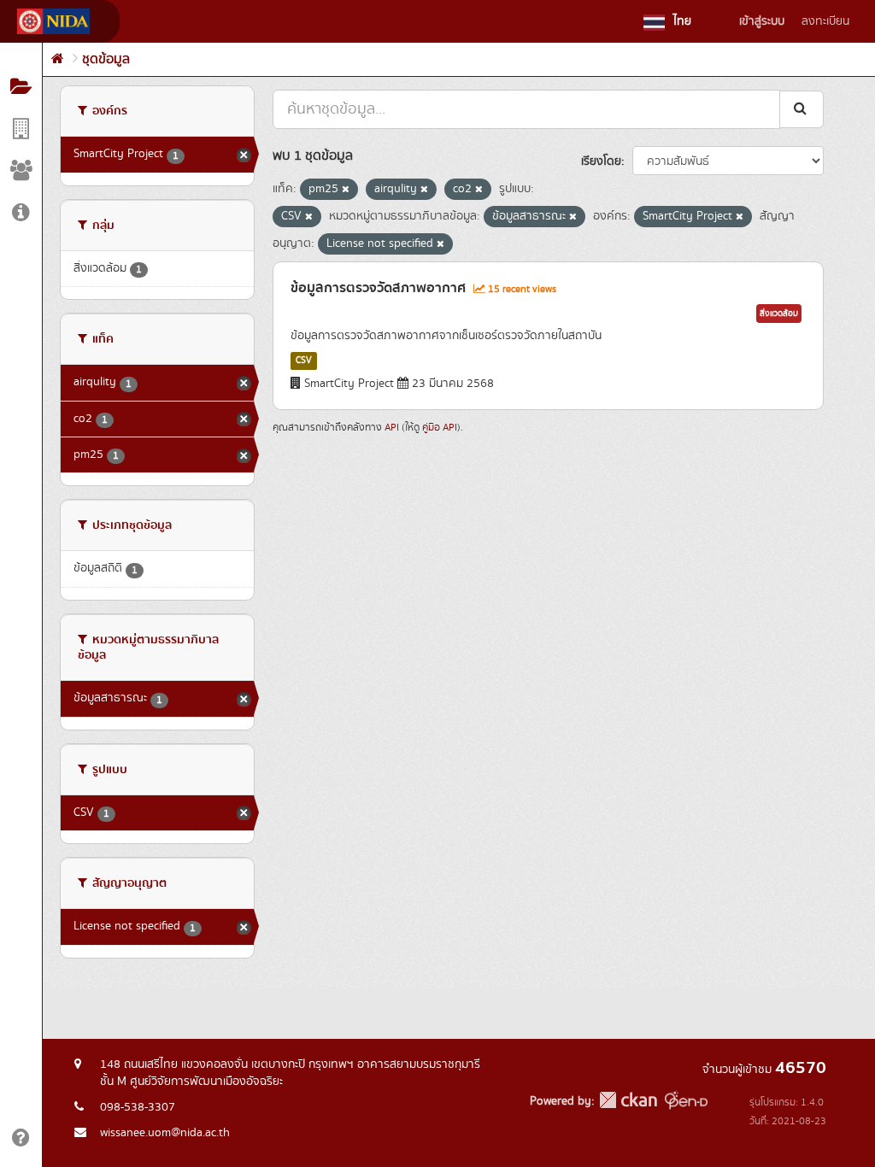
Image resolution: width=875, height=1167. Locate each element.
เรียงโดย (601, 161)
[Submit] (801, 109)
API (392, 427)
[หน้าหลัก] (57, 59)
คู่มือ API (439, 427)
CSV (304, 360)
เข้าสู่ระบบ (761, 21)
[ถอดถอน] (345, 189)
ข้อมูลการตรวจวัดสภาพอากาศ (378, 288)
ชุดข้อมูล (106, 59)
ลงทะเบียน (825, 21)
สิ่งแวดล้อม (779, 314)
